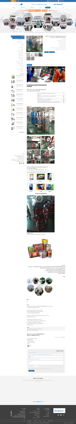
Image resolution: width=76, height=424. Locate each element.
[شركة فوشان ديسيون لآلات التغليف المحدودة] (58, 4)
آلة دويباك (22, 49)
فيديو (39, 420)
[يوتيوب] (16, 1)
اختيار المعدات (47, 413)
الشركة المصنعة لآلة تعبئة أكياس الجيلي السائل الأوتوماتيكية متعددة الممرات (19, 112)
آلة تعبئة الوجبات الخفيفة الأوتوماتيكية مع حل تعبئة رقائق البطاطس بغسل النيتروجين (19, 126)
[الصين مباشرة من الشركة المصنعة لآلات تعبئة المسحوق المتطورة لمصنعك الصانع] (13, 81)
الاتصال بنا (13, 7)
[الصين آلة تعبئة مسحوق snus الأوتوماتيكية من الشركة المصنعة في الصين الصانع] (13, 86)
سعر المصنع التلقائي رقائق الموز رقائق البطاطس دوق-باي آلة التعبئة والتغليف (19, 103)
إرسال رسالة (31, 370)
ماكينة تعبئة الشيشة (21, 55)
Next (24, 141)
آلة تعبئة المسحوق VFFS (19, 41)
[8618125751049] (28, 343)
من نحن (56, 7)
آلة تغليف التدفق (21, 52)
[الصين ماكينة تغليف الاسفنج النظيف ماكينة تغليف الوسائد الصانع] (13, 95)
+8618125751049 (22, 411)
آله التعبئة (22, 44)
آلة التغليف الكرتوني (20, 58)
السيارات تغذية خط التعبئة (20, 63)
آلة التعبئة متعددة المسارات (20, 50)
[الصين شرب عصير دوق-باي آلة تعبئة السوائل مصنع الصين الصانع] (13, 123)
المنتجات (48, 7)
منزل (63, 7)
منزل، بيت (63, 32)
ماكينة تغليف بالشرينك (20, 69)
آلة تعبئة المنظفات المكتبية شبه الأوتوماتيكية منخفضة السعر (19, 117)
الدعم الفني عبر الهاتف (46, 416)
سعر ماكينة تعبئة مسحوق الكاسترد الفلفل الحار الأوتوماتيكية (19, 89)
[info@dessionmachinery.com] (27, 343)
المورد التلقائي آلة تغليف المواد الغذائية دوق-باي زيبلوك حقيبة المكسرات (19, 98)
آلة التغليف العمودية (57, 337)
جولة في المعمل (22, 7)
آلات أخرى (22, 71)
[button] (0, 20)
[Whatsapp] (18, 1)
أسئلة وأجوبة (32, 7)
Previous (11, 141)
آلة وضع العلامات (21, 47)
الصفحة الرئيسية (50, 420)
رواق (24, 420)
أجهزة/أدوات (21, 60)
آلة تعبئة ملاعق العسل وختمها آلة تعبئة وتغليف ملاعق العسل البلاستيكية (19, 75)
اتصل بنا (48, 412)
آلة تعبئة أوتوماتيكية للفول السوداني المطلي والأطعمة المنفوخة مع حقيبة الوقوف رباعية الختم (39, 354)
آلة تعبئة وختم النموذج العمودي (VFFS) (56, 32)
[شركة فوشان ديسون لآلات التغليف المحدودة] (59, 410)
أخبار (40, 7)
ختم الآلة (22, 66)
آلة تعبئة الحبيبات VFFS (48, 32)
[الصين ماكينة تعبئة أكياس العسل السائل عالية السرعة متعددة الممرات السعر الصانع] (13, 109)
